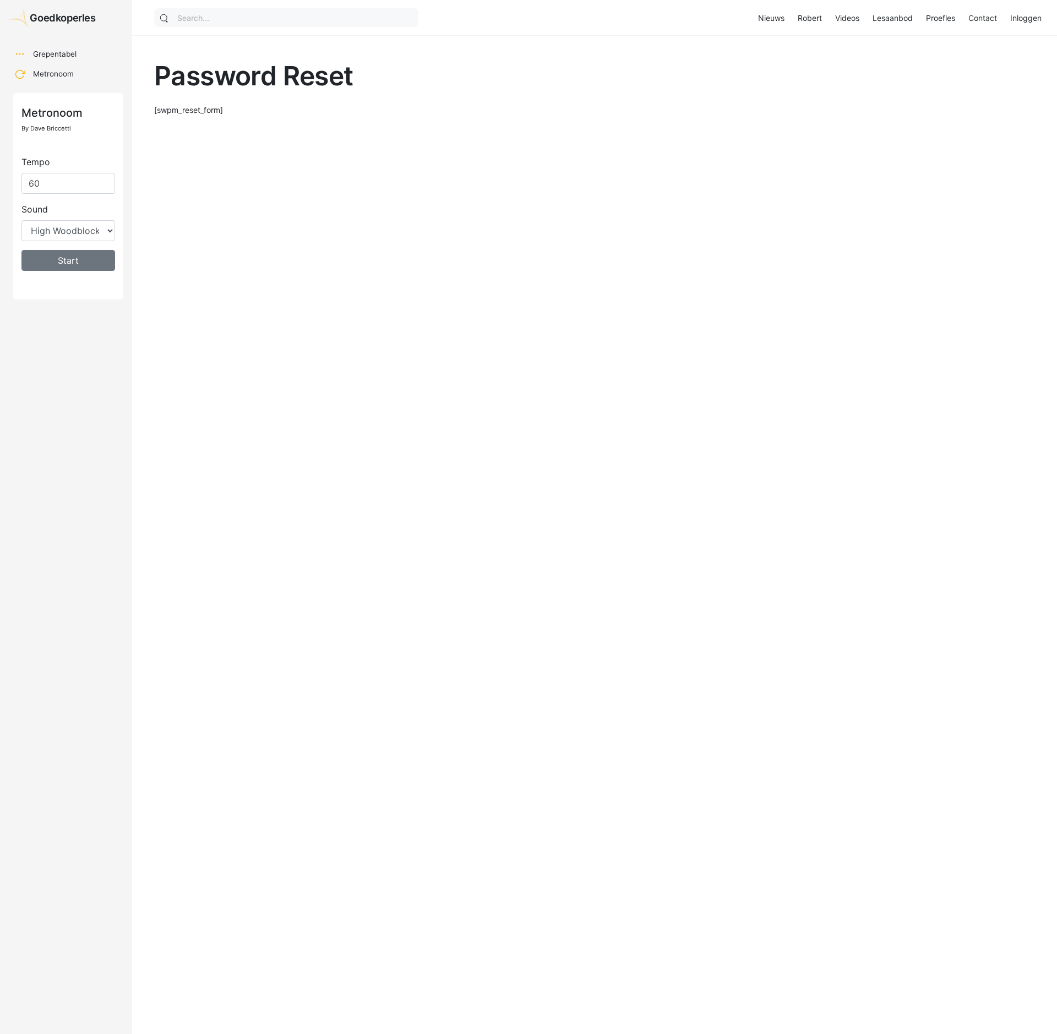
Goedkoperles (62, 18)
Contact (982, 18)
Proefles (940, 18)
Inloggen (1026, 18)
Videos (847, 18)
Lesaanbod (893, 18)
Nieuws (771, 18)
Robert (810, 18)
